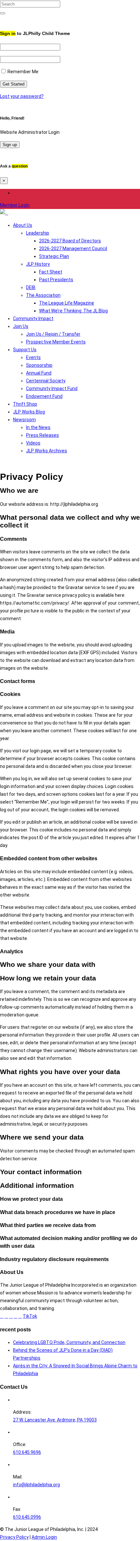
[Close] (2, 19)
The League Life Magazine (66, 303)
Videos (33, 443)
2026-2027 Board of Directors (70, 240)
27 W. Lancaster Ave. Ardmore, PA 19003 (55, 1419)
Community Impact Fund (51, 388)
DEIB (30, 287)
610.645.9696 (27, 1452)
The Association (43, 295)
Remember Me (22, 71)
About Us (22, 225)
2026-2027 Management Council (73, 248)
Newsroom (24, 419)
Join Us (20, 326)
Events (33, 357)
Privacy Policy (14, 1537)
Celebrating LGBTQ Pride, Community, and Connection (69, 1342)
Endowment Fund (44, 396)
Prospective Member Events (56, 341)
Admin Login (44, 1537)
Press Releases (42, 435)
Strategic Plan (54, 256)
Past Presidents (56, 279)
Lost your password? (22, 96)
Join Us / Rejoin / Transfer (53, 334)
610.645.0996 (27, 1517)
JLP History (38, 264)
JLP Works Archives (46, 450)
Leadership (37, 233)
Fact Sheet (50, 271)
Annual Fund (38, 373)
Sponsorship (39, 365)
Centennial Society (45, 380)
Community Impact (33, 318)
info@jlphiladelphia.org (36, 1484)
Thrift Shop (25, 404)
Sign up (10, 144)
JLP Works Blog (29, 411)
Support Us (24, 349)
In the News (38, 427)
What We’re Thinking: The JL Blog (73, 310)
